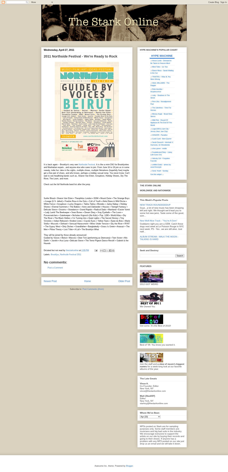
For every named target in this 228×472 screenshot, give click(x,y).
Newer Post (50, 281)
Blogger (129, 466)
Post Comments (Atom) (93, 289)
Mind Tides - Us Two (160, 67)
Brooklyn (55, 254)
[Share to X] (107, 250)
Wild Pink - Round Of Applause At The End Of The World (161, 122)
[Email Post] (96, 250)
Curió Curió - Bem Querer (162, 139)
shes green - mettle (159, 148)
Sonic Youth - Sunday (160, 171)
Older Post (124, 281)
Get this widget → (157, 174)
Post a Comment (55, 268)
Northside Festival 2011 (70, 254)
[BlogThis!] (104, 250)
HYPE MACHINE (162, 55)
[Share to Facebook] (110, 250)
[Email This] (101, 250)
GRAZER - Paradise (160, 135)
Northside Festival (87, 164)
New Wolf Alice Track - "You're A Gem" (158, 220)
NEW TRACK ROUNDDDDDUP (155, 205)
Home (87, 281)
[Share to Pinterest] (113, 250)
